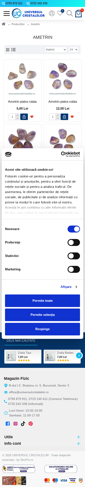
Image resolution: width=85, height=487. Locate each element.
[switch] (74, 242)
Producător (18, 24)
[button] (6, 355)
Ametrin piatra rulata (22, 101)
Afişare (66, 287)
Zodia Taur (24, 352)
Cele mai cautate (21, 340)
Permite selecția (43, 315)
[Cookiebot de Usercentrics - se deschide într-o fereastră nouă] (61, 154)
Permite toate (42, 300)
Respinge (42, 329)
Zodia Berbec (65, 352)
